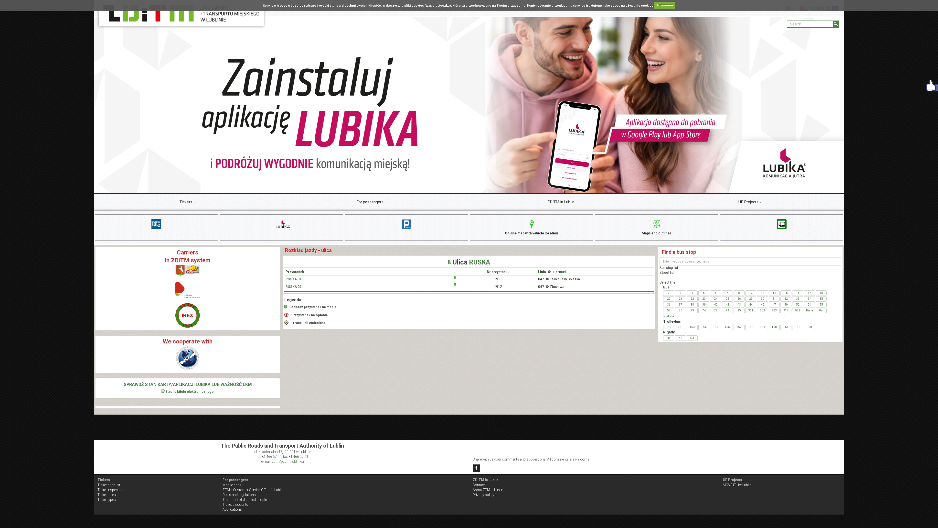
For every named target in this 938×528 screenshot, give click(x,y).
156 (727, 327)
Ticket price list (108, 485)
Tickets (186, 202)
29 (751, 298)
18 (821, 293)
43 (739, 304)
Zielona (669, 316)
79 (727, 310)
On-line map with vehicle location (531, 233)
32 (786, 298)
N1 (669, 338)
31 (774, 298)
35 (821, 298)
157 (739, 327)
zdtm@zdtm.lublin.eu (288, 461)
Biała (809, 310)
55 (821, 304)
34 (809, 298)
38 (692, 304)
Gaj (821, 310)
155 (715, 327)
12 (751, 293)
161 (786, 327)
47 (774, 304)
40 (715, 304)
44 (751, 304)
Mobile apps (232, 485)
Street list (667, 273)
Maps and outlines (657, 233)
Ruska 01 (293, 279)
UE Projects (748, 202)
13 (762, 293)
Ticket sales (106, 495)
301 (750, 310)
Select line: (668, 282)
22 (692, 298)
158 (750, 327)
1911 (498, 279)
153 (692, 327)
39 (704, 304)
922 (797, 310)
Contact (479, 485)
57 (669, 310)
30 (762, 298)
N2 (680, 338)
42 (727, 304)
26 (739, 298)
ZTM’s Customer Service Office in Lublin (253, 490)
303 (774, 310)
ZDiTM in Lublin (560, 202)
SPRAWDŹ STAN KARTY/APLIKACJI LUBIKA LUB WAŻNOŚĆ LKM (188, 384)
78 (715, 310)
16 (797, 293)
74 (704, 310)
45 (762, 304)
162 (797, 327)
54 (809, 304)
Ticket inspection (110, 490)
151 (680, 327)
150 (668, 327)
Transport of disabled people (245, 500)
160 (774, 327)
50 (786, 304)
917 (786, 310)
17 (809, 293)
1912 (498, 287)
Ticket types (106, 500)
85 (739, 310)
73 (692, 310)
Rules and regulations (239, 495)
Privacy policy (483, 495)
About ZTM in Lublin (488, 490)
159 (762, 327)
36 (669, 304)
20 (669, 298)
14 (774, 293)
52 (797, 304)
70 (680, 310)
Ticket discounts (235, 504)
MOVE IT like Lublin (737, 485)
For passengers (370, 202)
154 (703, 327)
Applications (232, 509)
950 (809, 327)
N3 (692, 338)
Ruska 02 (293, 287)
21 (680, 298)
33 (797, 298)
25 (727, 298)
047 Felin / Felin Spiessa (559, 279)
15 (786, 293)
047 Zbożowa (551, 287)
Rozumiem (664, 5)
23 (704, 298)
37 (680, 304)
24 (715, 298)
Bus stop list (669, 268)
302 (762, 310)
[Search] (836, 24)
